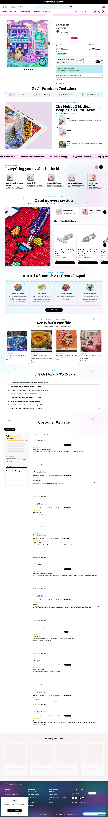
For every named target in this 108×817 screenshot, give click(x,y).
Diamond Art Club (71, 814)
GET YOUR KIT (54, 309)
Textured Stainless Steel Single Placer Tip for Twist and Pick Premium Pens (88, 252)
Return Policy (31, 802)
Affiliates (51, 802)
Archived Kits (59, 814)
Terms (34, 814)
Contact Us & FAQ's (32, 791)
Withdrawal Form (32, 805)
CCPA (45, 814)
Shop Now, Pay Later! (54, 800)
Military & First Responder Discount (57, 797)
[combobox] (54, 7)
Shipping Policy (31, 800)
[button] (49, 43)
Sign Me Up (92, 793)
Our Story (7, 791)
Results (76, 11)
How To (81, 11)
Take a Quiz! (83, 802)
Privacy (40, 814)
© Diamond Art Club (58, 255)
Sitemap (51, 814)
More (85, 11)
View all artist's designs (64, 32)
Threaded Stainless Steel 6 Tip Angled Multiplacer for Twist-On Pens (64, 252)
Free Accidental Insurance (34, 794)
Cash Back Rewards (53, 794)
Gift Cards (51, 791)
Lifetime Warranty (32, 797)
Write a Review (10, 429)
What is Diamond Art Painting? (12, 794)
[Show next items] (101, 167)
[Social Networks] (73, 798)
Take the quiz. (102, 814)
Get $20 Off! (91, 7)
